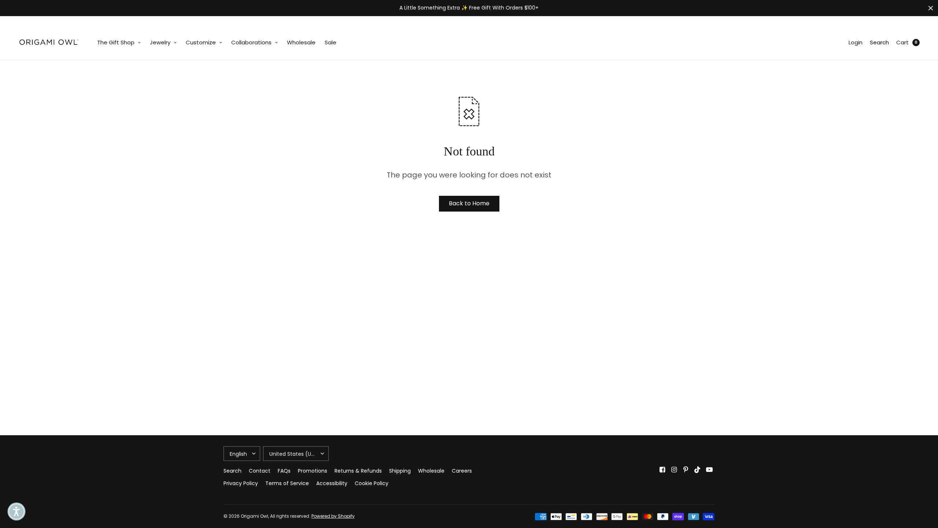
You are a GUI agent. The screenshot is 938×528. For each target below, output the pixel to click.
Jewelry (160, 42)
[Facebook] (662, 469)
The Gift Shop (115, 42)
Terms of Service (287, 483)
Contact (259, 470)
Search (879, 42)
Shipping (400, 470)
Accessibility (331, 483)
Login (856, 42)
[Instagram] (674, 469)
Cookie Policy (371, 483)
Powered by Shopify (333, 516)
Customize (201, 42)
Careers (462, 470)
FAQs (284, 470)
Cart (902, 42)
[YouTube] (709, 469)
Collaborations (251, 42)
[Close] (930, 8)
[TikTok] (697, 469)
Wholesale (301, 42)
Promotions (312, 470)
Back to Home (469, 203)
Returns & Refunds (358, 470)
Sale (330, 42)
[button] (16, 511)
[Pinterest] (686, 469)
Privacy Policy (241, 483)
